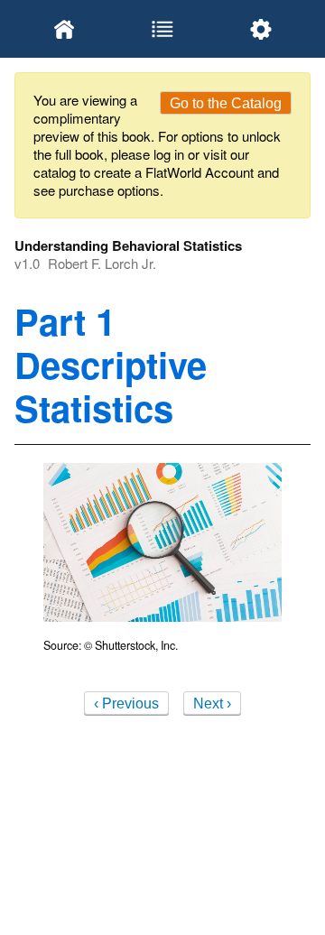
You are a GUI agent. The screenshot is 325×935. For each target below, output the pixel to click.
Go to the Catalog (226, 103)
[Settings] (261, 29)
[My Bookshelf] (63, 29)
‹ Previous (126, 703)
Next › (212, 703)
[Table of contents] (162, 29)
